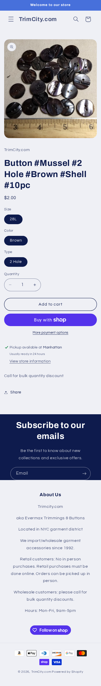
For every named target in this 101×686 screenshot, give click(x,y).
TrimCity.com (41, 671)
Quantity (11, 274)
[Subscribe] (84, 473)
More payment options (50, 332)
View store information (30, 361)
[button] (11, 19)
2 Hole (16, 262)
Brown (16, 240)
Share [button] (15, 392)
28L (13, 219)
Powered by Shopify (67, 671)
